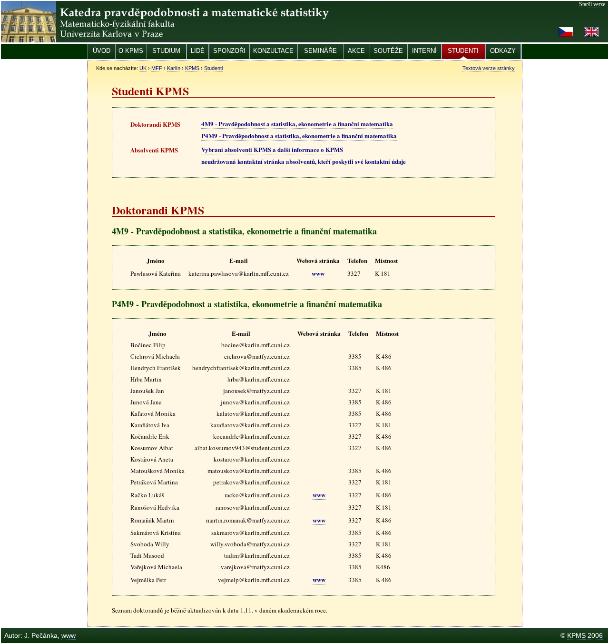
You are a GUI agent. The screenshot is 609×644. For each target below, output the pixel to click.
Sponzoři (229, 50)
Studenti (463, 50)
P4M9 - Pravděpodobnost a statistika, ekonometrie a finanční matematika (299, 135)
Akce (356, 50)
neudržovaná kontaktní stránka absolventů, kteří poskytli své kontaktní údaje (303, 161)
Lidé (198, 50)
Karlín (173, 68)
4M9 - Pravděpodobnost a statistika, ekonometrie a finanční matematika (297, 123)
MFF (156, 68)
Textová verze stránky (488, 68)
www (318, 273)
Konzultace (273, 50)
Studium (166, 50)
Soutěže (388, 50)
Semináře (320, 50)
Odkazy (503, 50)
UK (143, 68)
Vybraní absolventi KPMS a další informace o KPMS (272, 149)
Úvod (101, 50)
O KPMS (130, 50)
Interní (424, 50)
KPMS (192, 68)
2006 (595, 635)
